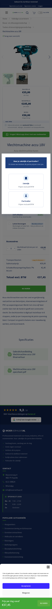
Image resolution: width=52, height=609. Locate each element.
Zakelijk (26, 185)
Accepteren (26, 586)
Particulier (26, 202)
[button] (48, 567)
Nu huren (43, 603)
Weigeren (26, 593)
